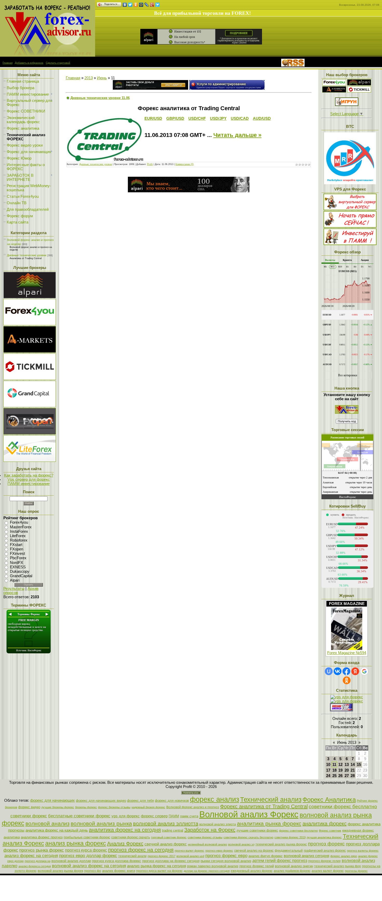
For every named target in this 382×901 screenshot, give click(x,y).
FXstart (16, 545)
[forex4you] (334, 84)
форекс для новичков (172, 801)
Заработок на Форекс (209, 830)
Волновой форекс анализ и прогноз (192, 807)
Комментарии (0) (184, 164)
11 (334, 764)
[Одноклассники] (136, 4)
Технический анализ (270, 799)
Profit (150, 164)
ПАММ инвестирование (29, 484)
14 (353, 764)
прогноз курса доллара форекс (116, 861)
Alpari (14, 580)
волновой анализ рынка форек (60, 871)
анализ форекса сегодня (34, 866)
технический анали (132, 856)
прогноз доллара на (37, 861)
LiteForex (18, 536)
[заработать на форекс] (47, 55)
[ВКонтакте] (125, 4)
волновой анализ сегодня (306, 856)
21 (353, 770)
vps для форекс (125, 816)
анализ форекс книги (118, 871)
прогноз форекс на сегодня (141, 850)
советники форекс (28, 815)
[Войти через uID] (329, 671)
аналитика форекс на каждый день (56, 830)
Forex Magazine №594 (346, 653)
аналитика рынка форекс (269, 823)
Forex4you (19, 523)
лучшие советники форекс (257, 830)
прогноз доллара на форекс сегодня (171, 861)
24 (328, 776)
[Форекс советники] (346, 412)
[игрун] (346, 105)
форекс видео (29, 807)
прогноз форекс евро (226, 855)
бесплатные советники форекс (79, 815)
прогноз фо (92, 871)
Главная (7, 62)
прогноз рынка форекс (41, 850)
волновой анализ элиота (217, 824)
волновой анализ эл (241, 844)
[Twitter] (130, 4)
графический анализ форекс (325, 850)
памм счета (189, 816)
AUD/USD (262, 118)
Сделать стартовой (58, 62)
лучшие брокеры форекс (57, 807)
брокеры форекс (86, 807)
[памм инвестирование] (350, 244)
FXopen (16, 549)
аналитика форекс (324, 823)
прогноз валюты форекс (363, 850)
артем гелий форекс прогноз (279, 860)
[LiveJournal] (146, 4)
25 (334, 776)
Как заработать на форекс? (28, 475)
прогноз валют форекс (189, 850)
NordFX (16, 563)
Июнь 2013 (346, 742)
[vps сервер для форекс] (227, 88)
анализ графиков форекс (292, 871)
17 (328, 770)
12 (340, 764)
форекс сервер (154, 816)
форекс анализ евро (343, 856)
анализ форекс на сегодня (31, 855)
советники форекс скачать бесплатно (248, 837)
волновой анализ (47, 823)
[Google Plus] (152, 4)
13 (347, 764)
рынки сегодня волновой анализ (226, 861)
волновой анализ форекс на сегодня (89, 865)
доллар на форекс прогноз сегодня (207, 870)
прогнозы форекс (356, 870)
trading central (172, 830)
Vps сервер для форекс (29, 479)
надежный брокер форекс (148, 807)
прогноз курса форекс (86, 850)
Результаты (13, 589)
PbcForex (18, 558)
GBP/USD (175, 118)
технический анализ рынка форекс (281, 844)
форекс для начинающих (52, 800)
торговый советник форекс (169, 837)
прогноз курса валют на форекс (159, 871)
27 (347, 776)
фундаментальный (289, 850)
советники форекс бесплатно (343, 806)
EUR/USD (153, 118)
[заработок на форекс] (334, 91)
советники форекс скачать (130, 837)
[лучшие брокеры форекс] (30, 297)
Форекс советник (330, 830)
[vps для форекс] (29, 324)
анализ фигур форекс (265, 856)
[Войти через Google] (364, 671)
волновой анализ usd (190, 856)
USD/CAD (240, 118)
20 (347, 770)
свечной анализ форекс (165, 844)
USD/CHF (197, 118)
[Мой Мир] (141, 4)
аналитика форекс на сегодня (125, 830)
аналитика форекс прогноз (42, 837)
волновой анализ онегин (294, 866)
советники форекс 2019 (290, 837)
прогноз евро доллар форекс (88, 855)
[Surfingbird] (157, 4)
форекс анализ (214, 799)
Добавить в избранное (29, 62)
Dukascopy (19, 571)
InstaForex (19, 531)
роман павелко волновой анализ (212, 866)
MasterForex (21, 527)
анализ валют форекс (328, 871)
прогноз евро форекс (219, 850)
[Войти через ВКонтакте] (337, 671)
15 (359, 764)
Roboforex (19, 540)
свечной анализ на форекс (254, 850)
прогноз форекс (326, 843)
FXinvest (17, 553)
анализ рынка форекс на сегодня (156, 866)
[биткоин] (350, 183)
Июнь (102, 78)
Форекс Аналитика (329, 799)
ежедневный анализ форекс (252, 871)
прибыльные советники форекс (87, 837)
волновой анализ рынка (101, 823)
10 (328, 764)
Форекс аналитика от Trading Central (264, 806)
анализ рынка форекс (75, 843)
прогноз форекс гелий (256, 866)
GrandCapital (21, 576)
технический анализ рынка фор (337, 866)
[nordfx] (359, 91)
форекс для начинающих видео (101, 801)
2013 (88, 78)
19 (340, 770)
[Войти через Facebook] (346, 671)
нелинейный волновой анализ (207, 844)
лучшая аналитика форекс (324, 837)
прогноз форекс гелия (324, 861)
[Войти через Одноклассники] (347, 680)
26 (340, 776)
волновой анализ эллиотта (165, 823)
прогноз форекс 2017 (161, 856)
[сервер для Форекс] (29, 406)
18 (334, 770)
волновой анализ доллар (71, 861)
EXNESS (18, 567)
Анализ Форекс (125, 843)
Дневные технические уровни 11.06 (100, 98)
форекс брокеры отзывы (114, 807)
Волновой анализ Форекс (249, 814)
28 (353, 776)
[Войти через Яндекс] (355, 671)
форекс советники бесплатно (298, 830)
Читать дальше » (237, 135)
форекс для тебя (140, 801)
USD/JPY (218, 118)
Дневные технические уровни (26, 255)
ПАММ (174, 816)
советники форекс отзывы (205, 837)
